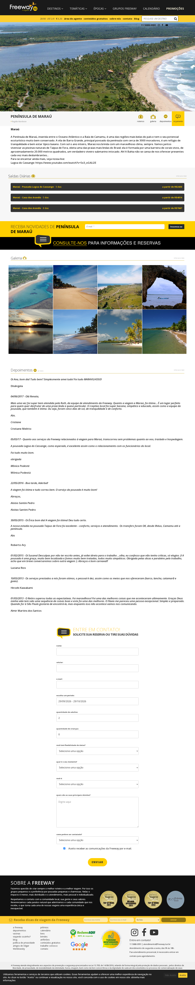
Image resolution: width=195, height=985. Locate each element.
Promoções (175, 8)
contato (127, 18)
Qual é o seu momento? (66, 762)
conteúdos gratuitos (96, 18)
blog (136, 18)
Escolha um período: (65, 695)
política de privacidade (24, 942)
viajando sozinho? (22, 936)
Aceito (183, 975)
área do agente (73, 18)
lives (42, 933)
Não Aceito (170, 975)
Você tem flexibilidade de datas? (70, 745)
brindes (44, 936)
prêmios (44, 927)
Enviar (173, 919)
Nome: (59, 646)
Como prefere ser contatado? (69, 834)
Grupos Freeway (125, 8)
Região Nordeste (19, 121)
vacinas (16, 933)
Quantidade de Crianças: (67, 729)
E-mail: (59, 679)
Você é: (59, 778)
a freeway (18, 927)
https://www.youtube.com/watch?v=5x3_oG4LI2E (65, 162)
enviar (97, 862)
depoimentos (19, 930)
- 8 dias (97, 208)
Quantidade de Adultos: (67, 712)
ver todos (40, 371)
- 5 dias (97, 186)
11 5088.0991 (148, 25)
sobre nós (115, 18)
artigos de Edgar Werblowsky (21, 947)
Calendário (151, 8)
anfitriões (45, 939)
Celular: (59, 662)
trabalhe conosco (49, 945)
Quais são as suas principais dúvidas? (73, 795)
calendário (45, 930)
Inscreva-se (176, 226)
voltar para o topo (181, 176)
